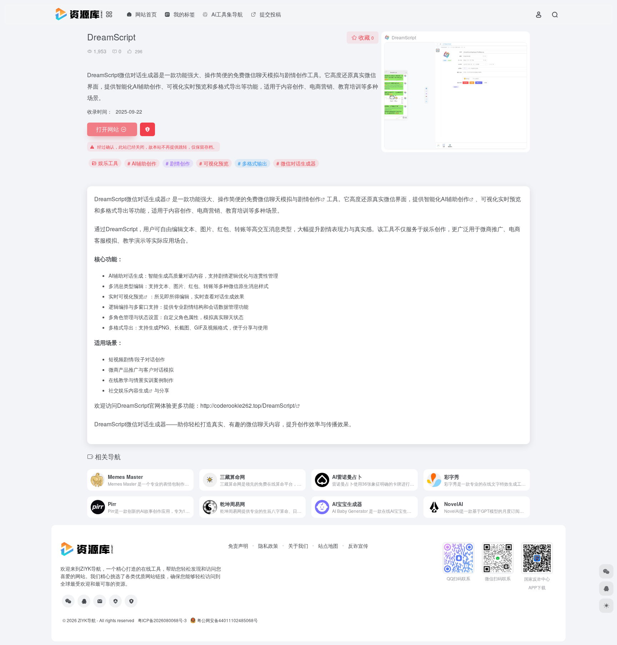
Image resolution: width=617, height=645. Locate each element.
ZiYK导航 (87, 620)
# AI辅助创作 (141, 163)
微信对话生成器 (146, 199)
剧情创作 (309, 199)
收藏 (366, 37)
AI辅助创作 (455, 199)
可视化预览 (131, 296)
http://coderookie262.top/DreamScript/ (248, 405)
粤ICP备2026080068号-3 (162, 620)
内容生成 (139, 390)
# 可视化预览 (214, 163)
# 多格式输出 (252, 163)
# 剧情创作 (178, 163)
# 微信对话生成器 (296, 163)
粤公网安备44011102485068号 (227, 620)
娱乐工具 (108, 163)
